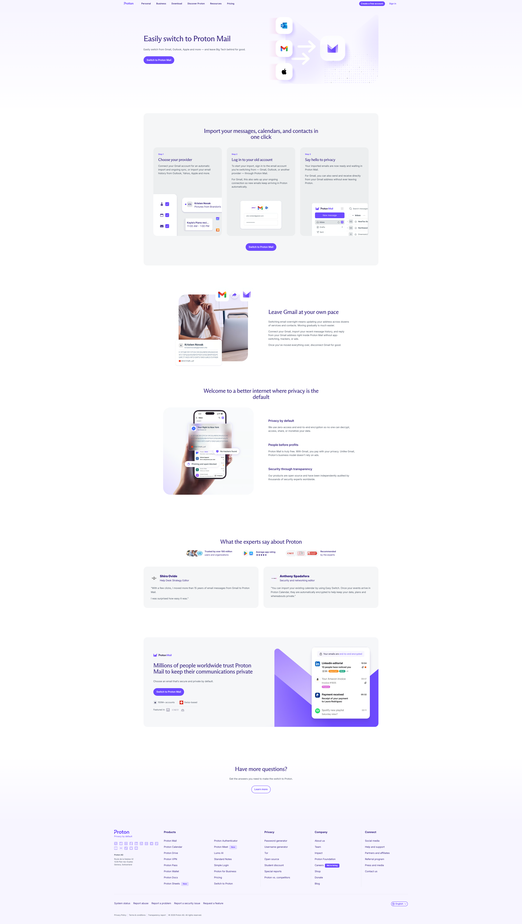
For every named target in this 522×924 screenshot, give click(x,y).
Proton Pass (171, 865)
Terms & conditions (137, 915)
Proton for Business (225, 871)
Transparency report (157, 915)
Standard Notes (223, 859)
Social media (372, 840)
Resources (216, 3)
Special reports (273, 871)
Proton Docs (171, 877)
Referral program (374, 859)
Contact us (371, 871)
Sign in (392, 3)
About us (320, 840)
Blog (317, 883)
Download (177, 3)
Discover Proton (196, 3)
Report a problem (161, 903)
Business (161, 3)
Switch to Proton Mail (159, 60)
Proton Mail (170, 840)
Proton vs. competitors (277, 877)
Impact (318, 853)
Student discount (274, 865)
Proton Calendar (173, 847)
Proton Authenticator (226, 840)
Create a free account (372, 3)
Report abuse (140, 903)
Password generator (275, 840)
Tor (266, 853)
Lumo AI (218, 853)
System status (122, 903)
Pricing (230, 3)
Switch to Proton (223, 883)
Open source (271, 859)
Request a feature (213, 903)
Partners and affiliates (377, 853)
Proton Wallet (171, 871)
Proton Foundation (325, 859)
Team (318, 847)
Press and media (374, 865)
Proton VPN (170, 859)
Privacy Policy (120, 915)
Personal (146, 3)
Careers (319, 865)
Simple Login (221, 865)
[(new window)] (115, 843)
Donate (319, 877)
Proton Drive (171, 853)
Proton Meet (221, 847)
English (399, 904)
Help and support (375, 847)
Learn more (261, 789)
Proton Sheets (172, 883)
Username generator (276, 847)
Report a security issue (187, 903)
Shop (318, 871)
